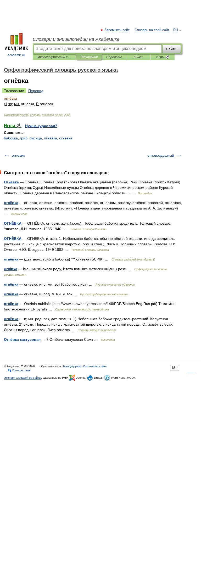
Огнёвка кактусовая (22, 339)
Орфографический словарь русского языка (54, 57)
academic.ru (16, 55)
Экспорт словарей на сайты (22, 377)
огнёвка (50, 138)
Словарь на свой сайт (152, 30)
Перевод (35, 91)
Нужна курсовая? (41, 126)
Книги (138, 57)
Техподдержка (72, 366)
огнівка (10, 269)
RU (175, 30)
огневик (18, 155)
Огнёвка (11, 182)
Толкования (89, 57)
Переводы (114, 57)
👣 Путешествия (19, 370)
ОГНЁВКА (12, 223)
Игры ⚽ (162, 57)
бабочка (11, 138)
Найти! (171, 49)
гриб (23, 138)
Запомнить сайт (117, 30)
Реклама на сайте (95, 366)
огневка (65, 138)
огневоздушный (160, 155)
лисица (36, 138)
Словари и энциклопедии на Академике (76, 39)
